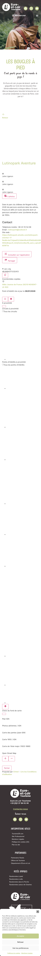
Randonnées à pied (16, 876)
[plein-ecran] (5, 299)
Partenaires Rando (17, 858)
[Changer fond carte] (5, 706)
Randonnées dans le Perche (19, 882)
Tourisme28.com (17, 834)
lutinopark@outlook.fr (17, 230)
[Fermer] (4, 306)
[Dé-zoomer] (12, 758)
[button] (38, 912)
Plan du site (16, 845)
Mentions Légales (27, 953)
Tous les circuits (10, 311)
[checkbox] (23, 337)
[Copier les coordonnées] (5, 275)
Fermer (7, 768)
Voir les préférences (20, 948)
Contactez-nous (20, 809)
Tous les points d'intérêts (14, 365)
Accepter (20, 936)
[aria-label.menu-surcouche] (11, 299)
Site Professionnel (18, 836)
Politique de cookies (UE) (20, 842)
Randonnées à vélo (16, 879)
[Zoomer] (5, 758)
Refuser (20, 942)
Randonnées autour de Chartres (20, 884)
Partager (11, 261)
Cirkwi (16, 772)
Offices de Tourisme (18, 860)
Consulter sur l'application (18, 255)
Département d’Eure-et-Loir (20, 863)
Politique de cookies (13, 953)
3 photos (11, 196)
